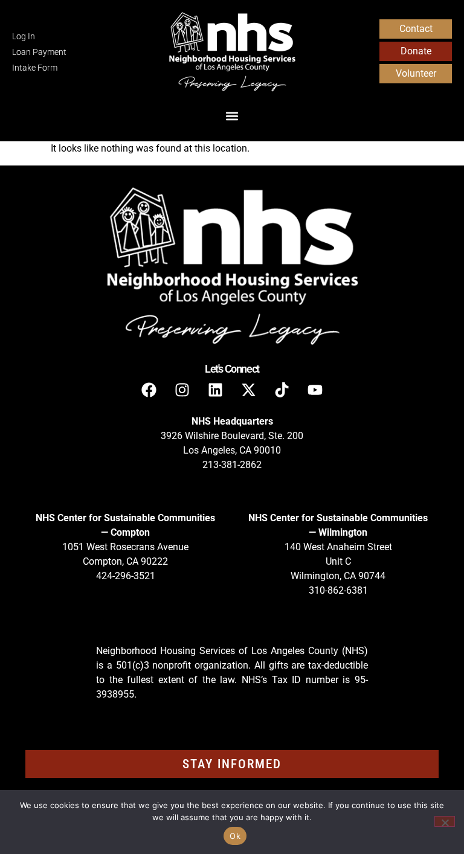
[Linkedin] (216, 389)
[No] (444, 821)
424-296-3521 (125, 576)
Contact (416, 28)
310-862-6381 (338, 590)
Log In (23, 36)
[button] (232, 116)
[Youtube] (315, 389)
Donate (416, 51)
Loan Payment (39, 52)
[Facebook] (149, 389)
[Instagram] (182, 389)
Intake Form (34, 68)
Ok (235, 836)
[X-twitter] (249, 389)
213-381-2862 (232, 464)
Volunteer (416, 73)
